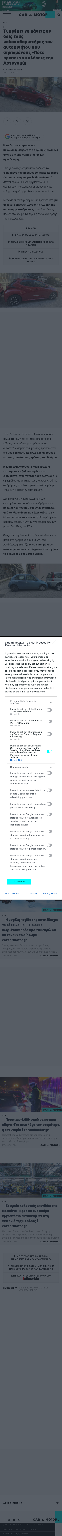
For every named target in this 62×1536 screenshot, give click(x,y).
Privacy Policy (49, 893)
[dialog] (31, 768)
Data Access (30, 893)
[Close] (55, 643)
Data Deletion (12, 893)
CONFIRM (19, 881)
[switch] (49, 710)
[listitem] (31, 702)
